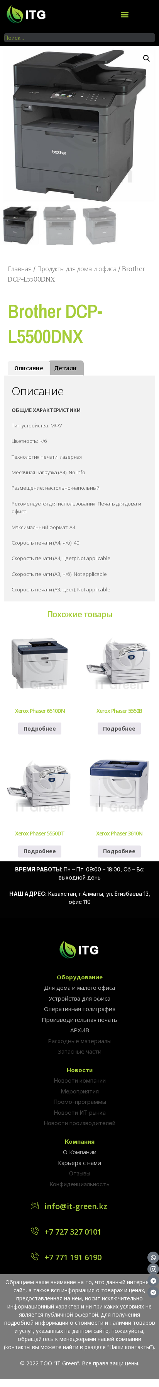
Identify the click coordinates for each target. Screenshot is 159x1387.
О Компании (79, 1152)
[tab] (28, 367)
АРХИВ (79, 1030)
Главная (20, 269)
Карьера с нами (79, 1163)
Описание (28, 368)
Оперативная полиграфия (79, 1009)
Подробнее (40, 728)
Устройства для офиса (79, 998)
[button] (124, 14)
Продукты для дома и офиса (77, 269)
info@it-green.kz (75, 1206)
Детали (65, 368)
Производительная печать (79, 1019)
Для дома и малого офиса (79, 987)
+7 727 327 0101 (72, 1231)
